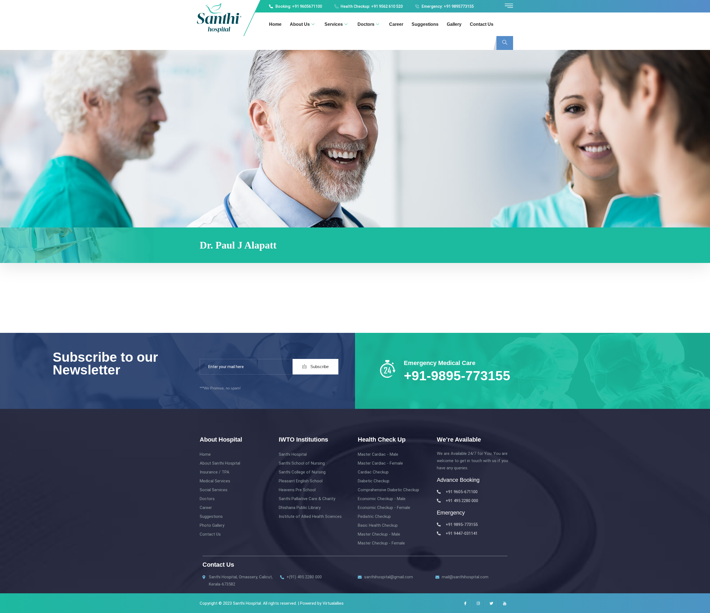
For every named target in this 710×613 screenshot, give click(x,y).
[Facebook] (464, 603)
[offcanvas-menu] (509, 6)
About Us (300, 24)
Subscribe (319, 366)
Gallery (454, 24)
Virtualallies (333, 603)
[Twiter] (490, 603)
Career (396, 24)
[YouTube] (503, 603)
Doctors (365, 24)
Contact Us (481, 24)
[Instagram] (477, 603)
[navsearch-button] (504, 43)
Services (333, 24)
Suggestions (425, 24)
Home (275, 24)
